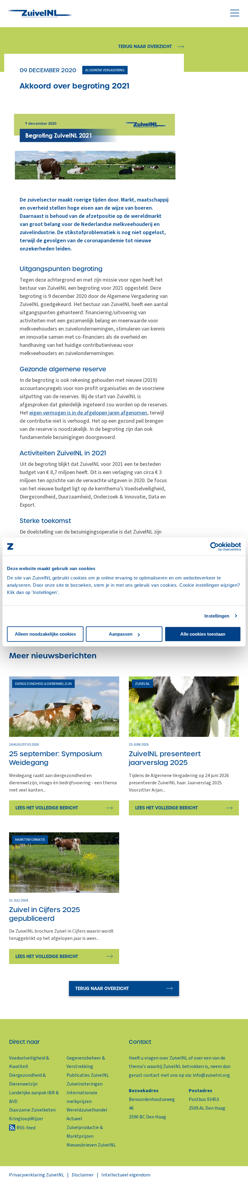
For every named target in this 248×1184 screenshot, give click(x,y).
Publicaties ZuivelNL (88, 1075)
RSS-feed (26, 1127)
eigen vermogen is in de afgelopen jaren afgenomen (88, 413)
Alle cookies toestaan (202, 634)
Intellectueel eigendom (125, 1175)
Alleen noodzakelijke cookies (45, 634)
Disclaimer (83, 1175)
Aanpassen (120, 634)
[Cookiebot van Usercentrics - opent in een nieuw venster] (214, 546)
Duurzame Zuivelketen (32, 1110)
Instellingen (216, 615)
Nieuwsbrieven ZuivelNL (91, 1145)
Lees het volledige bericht (46, 808)
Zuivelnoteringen (85, 1084)
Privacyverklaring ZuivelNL (36, 1175)
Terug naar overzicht (145, 46)
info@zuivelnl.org (211, 1075)
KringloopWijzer (26, 1118)
